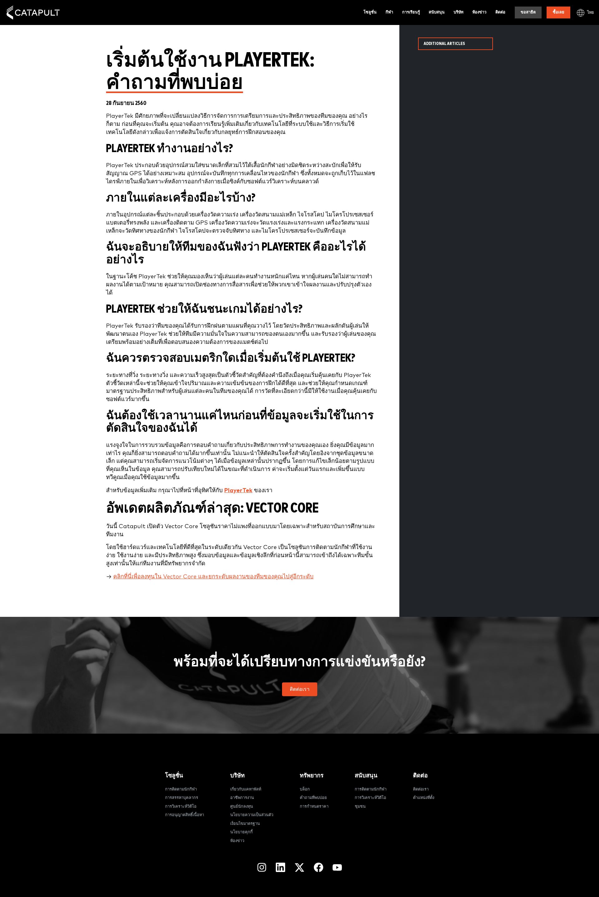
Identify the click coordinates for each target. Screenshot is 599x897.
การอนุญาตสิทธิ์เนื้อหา (184, 815)
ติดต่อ (500, 12)
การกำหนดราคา (314, 807)
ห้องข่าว (479, 12)
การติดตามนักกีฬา (181, 789)
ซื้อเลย (558, 12)
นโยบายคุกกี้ (241, 832)
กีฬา (389, 12)
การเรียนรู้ (411, 12)
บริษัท (458, 12)
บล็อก (305, 789)
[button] (299, 689)
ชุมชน (360, 807)
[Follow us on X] (299, 867)
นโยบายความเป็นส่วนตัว (251, 815)
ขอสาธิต (528, 12)
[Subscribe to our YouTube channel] (337, 867)
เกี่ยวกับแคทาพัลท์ (245, 789)
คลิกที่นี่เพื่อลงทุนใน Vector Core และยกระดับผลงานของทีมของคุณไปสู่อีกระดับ (213, 577)
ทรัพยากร (312, 776)
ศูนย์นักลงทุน (241, 807)
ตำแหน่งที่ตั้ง (423, 798)
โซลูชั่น (370, 12)
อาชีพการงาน (242, 798)
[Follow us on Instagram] (261, 867)
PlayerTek (238, 490)
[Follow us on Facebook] (318, 867)
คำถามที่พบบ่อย (313, 798)
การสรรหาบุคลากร (181, 798)
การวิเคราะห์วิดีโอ (181, 807)
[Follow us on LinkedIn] (280, 867)
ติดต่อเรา (421, 789)
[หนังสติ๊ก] (33, 13)
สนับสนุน (437, 12)
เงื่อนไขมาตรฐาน (245, 824)
